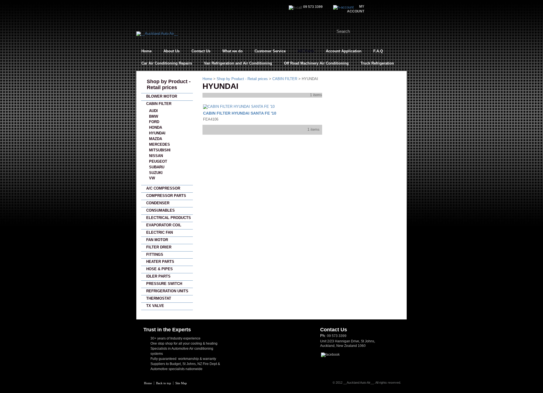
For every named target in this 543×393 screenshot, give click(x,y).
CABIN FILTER (158, 104)
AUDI (153, 111)
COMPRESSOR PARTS (166, 196)
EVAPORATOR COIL (163, 225)
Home (146, 51)
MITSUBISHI (160, 150)
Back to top (163, 383)
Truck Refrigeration (377, 63)
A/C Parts (306, 51)
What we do (232, 51)
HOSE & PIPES (159, 269)
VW (152, 178)
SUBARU (156, 167)
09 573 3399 (336, 336)
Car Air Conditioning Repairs (166, 63)
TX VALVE (155, 306)
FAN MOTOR (157, 240)
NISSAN (156, 156)
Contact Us (200, 51)
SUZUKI (156, 173)
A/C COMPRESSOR (163, 188)
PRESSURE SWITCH (164, 284)
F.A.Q (378, 51)
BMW (153, 116)
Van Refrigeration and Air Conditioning (238, 63)
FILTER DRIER (158, 247)
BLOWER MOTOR (161, 96)
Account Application (343, 51)
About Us (171, 51)
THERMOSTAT (158, 298)
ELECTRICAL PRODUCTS (168, 218)
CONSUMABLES (160, 210)
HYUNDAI (157, 133)
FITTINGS (154, 254)
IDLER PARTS (158, 276)
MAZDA (155, 139)
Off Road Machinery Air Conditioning (316, 63)
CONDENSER (157, 203)
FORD (154, 122)
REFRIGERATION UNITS (167, 291)
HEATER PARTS (160, 261)
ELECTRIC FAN (159, 232)
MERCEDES (159, 144)
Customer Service (270, 51)
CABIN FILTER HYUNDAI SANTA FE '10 (239, 113)
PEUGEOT (158, 161)
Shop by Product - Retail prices (169, 84)
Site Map (181, 383)
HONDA (155, 127)
